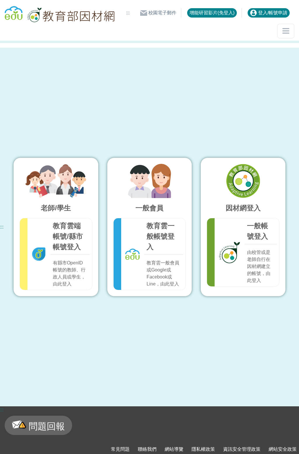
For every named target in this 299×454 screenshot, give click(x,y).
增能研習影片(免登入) (212, 12)
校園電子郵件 (161, 12)
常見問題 (120, 449)
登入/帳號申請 (272, 12)
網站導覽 (174, 449)
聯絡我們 (147, 449)
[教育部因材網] (70, 13)
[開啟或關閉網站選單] (285, 31)
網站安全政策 (283, 449)
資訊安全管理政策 (241, 449)
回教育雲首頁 (13, 10)
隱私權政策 (203, 449)
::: (128, 12)
